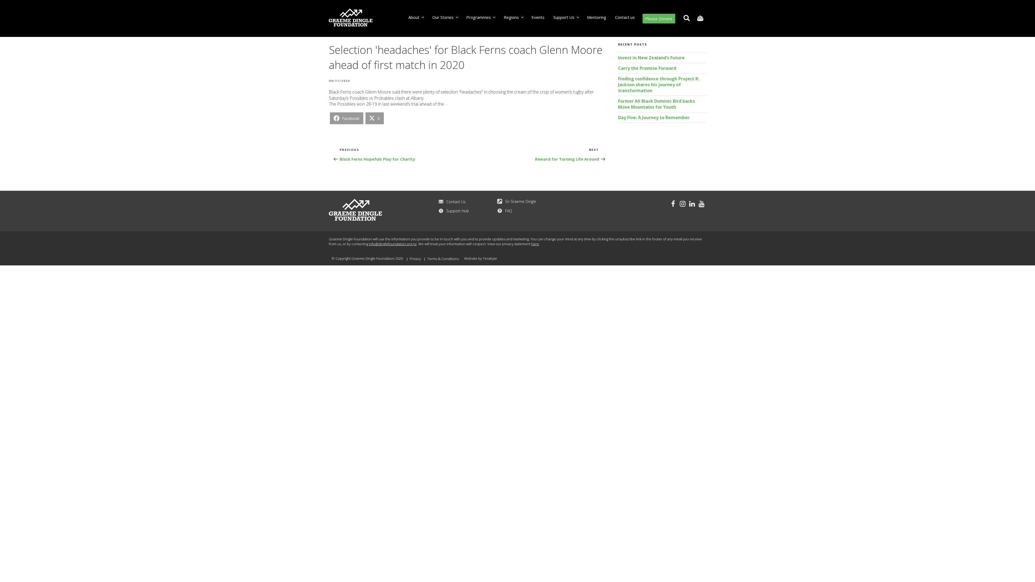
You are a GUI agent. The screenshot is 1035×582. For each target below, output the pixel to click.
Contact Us (456, 201)
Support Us (563, 17)
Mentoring (596, 17)
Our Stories (443, 17)
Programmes (478, 17)
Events (538, 17)
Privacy (415, 258)
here (535, 243)
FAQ (508, 210)
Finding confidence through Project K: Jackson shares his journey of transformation (658, 84)
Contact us (625, 17)
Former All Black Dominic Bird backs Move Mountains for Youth (656, 104)
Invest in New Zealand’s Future (651, 58)
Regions (511, 17)
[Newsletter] (700, 18)
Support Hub (457, 210)
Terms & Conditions (443, 258)
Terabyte (490, 258)
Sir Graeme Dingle (520, 201)
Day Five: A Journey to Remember (653, 117)
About (413, 17)
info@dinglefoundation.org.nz (393, 243)
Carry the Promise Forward (647, 68)
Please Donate (658, 18)
